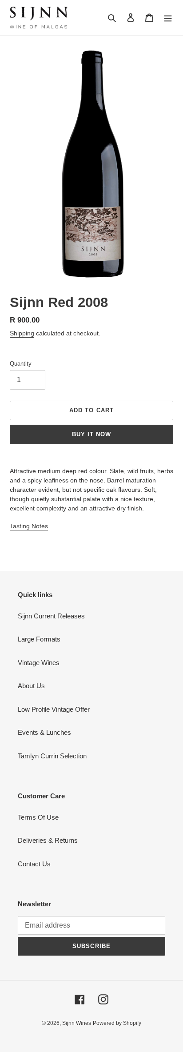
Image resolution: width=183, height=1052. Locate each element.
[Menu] (168, 17)
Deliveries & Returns (48, 840)
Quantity (21, 363)
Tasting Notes (29, 526)
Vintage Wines (39, 662)
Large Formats (39, 639)
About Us (31, 685)
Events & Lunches (44, 732)
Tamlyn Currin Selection (52, 756)
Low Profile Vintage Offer (54, 709)
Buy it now (91, 434)
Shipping (22, 333)
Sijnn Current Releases (51, 616)
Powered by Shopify (117, 1023)
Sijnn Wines (76, 1023)
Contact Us (34, 864)
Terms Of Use (38, 817)
